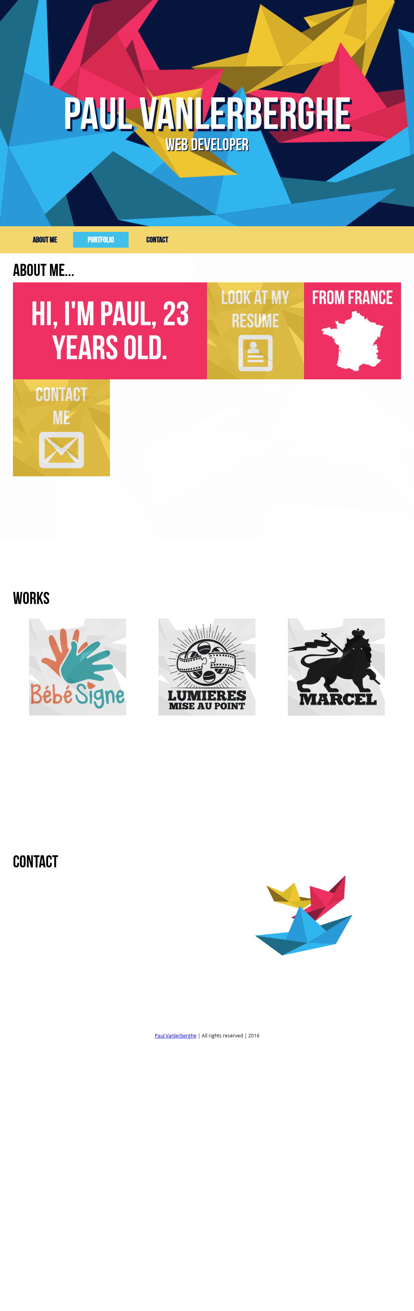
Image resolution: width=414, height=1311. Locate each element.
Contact (157, 239)
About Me (45, 239)
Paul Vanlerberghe (175, 1035)
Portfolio (101, 239)
